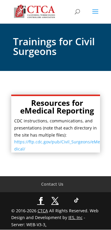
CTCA (43, 210)
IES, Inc (75, 217)
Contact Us (52, 184)
